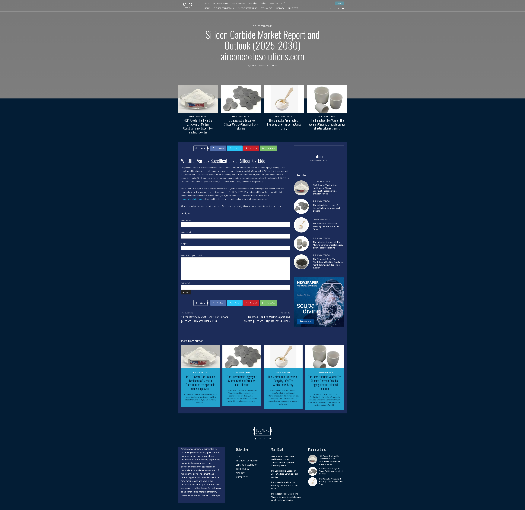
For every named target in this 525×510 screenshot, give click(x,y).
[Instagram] (334, 8)
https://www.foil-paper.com (319, 160)
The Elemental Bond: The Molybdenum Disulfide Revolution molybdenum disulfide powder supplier (328, 263)
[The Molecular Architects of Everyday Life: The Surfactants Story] (284, 99)
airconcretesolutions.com (192, 199)
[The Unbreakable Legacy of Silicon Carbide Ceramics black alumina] (241, 99)
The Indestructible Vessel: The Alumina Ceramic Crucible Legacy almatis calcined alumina (327, 124)
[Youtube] (343, 8)
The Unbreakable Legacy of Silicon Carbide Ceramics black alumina (241, 124)
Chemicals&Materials (262, 26)
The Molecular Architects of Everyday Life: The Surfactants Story (284, 124)
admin (253, 66)
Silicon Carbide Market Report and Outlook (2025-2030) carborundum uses (204, 318)
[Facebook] (330, 8)
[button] (285, 3)
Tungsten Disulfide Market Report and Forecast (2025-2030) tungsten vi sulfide (266, 318)
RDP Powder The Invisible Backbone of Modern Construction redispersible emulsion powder (198, 126)
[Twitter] (338, 8)
